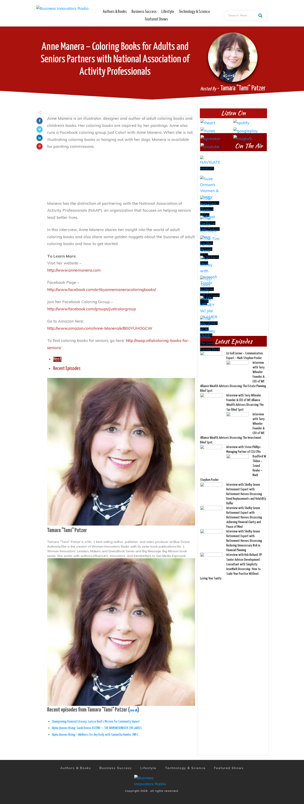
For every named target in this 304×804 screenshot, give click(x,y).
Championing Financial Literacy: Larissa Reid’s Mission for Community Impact (96, 721)
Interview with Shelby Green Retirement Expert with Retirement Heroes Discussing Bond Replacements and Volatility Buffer (246, 494)
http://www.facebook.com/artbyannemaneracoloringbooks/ (101, 289)
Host (57, 359)
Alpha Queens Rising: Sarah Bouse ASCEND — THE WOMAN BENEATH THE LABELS (97, 728)
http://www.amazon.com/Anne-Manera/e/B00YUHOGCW (99, 328)
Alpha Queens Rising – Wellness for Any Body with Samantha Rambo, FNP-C (95, 734)
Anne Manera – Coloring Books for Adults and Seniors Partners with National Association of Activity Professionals (115, 59)
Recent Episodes (67, 368)
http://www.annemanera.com (74, 270)
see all (133, 710)
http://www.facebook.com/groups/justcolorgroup (91, 308)
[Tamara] (121, 451)
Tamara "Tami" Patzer (67, 530)
